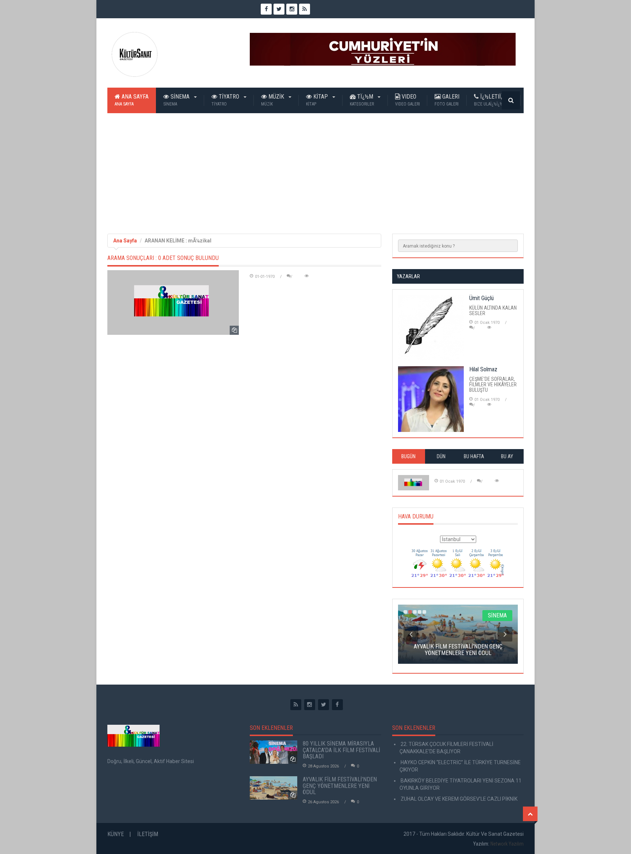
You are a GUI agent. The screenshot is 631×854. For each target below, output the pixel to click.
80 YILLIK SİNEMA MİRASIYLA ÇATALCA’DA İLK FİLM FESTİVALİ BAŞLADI (341, 750)
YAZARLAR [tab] (408, 276)
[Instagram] (309, 704)
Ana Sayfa (132, 100)
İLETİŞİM (147, 834)
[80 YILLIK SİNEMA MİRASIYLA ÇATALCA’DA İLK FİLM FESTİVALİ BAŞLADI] (273, 752)
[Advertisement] (315, 168)
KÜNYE (115, 834)
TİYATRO (226, 100)
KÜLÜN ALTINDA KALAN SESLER (493, 310)
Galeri (447, 100)
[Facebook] (337, 704)
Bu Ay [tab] (507, 456)
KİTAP (317, 100)
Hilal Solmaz (483, 369)
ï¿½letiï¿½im (493, 100)
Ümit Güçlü (481, 298)
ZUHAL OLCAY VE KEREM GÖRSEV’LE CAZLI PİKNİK (458, 799)
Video (407, 100)
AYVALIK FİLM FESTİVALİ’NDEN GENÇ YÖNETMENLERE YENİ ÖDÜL (340, 786)
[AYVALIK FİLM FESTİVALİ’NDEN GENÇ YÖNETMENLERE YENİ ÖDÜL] (273, 788)
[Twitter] (323, 704)
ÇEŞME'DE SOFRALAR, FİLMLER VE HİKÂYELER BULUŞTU (493, 384)
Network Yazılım (507, 844)
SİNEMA (177, 100)
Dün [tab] (441, 456)
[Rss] (295, 704)
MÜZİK (273, 100)
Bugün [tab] (408, 456)
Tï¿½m (362, 100)
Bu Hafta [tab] (474, 456)
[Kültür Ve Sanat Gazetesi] (134, 54)
